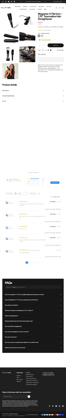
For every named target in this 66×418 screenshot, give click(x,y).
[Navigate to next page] (42, 262)
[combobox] (58, 1)
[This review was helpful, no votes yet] (56, 209)
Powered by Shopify (13, 413)
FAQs (14, 287)
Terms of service (16, 415)
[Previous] (20, 1)
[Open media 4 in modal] (27, 37)
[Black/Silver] (42, 36)
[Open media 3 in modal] (10, 37)
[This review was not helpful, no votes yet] (59, 209)
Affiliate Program (30, 374)
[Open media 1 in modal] (10, 20)
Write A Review (55, 182)
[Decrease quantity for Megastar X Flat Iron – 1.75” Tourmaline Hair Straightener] (39, 45)
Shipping (28, 372)
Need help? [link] (61, 50)
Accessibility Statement (31, 384)
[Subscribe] (29, 396)
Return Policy (20, 379)
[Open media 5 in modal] (10, 54)
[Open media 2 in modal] (27, 20)
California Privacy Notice (32, 380)
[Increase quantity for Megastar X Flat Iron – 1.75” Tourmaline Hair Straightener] (45, 45)
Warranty (19, 381)
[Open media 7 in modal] (10, 71)
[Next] (45, 1)
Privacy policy (10, 415)
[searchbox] (9, 193)
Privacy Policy (29, 376)
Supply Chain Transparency (32, 382)
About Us (19, 375)
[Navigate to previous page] (23, 262)
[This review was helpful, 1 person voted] (56, 256)
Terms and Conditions (31, 378)
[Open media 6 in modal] (27, 54)
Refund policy (4, 415)
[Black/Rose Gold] (39, 36)
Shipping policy (22, 415)
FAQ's (18, 377)
